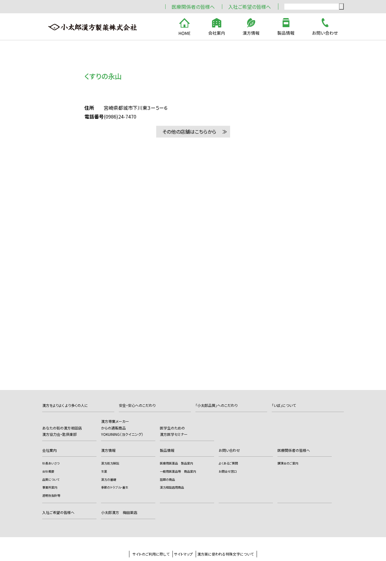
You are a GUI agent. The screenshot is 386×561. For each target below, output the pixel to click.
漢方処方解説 (110, 463)
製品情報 (167, 450)
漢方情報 (108, 450)
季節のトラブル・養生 (114, 487)
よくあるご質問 (228, 463)
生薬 (104, 471)
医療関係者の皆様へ (193, 6)
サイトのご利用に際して (150, 553)
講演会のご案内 (287, 463)
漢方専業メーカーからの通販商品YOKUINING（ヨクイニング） (122, 428)
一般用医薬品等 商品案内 (178, 471)
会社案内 (49, 450)
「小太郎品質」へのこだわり (216, 405)
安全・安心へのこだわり (137, 405)
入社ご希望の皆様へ (249, 6)
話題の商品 (167, 479)
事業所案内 (49, 487)
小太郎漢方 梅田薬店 (119, 512)
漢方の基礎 (108, 479)
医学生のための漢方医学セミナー (174, 431)
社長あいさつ (50, 463)
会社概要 (48, 471)
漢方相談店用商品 (172, 487)
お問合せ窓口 (228, 471)
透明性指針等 (51, 495)
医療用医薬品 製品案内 (176, 463)
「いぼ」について (284, 405)
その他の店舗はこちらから (189, 131)
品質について (50, 479)
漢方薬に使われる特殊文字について (225, 553)
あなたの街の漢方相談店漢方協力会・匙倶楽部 (62, 431)
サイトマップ (183, 553)
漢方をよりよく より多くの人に (65, 405)
